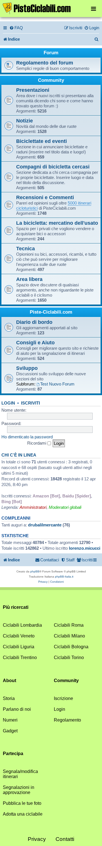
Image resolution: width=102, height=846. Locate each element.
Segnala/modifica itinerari (20, 774)
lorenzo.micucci (84, 548)
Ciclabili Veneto (19, 636)
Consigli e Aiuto (35, 342)
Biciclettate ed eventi (41, 141)
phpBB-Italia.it (64, 576)
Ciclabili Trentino (20, 657)
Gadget (10, 730)
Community (51, 80)
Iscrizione (63, 698)
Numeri (10, 720)
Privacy (37, 839)
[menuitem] (16, 28)
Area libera (29, 279)
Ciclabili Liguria (18, 646)
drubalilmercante (44, 524)
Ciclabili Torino (69, 657)
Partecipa (13, 753)
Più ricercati (15, 607)
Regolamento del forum (44, 63)
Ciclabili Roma (69, 625)
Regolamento (67, 720)
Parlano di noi (17, 709)
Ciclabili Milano (69, 636)
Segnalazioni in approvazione (18, 790)
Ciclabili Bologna (71, 646)
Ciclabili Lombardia (22, 625)
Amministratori (33, 507)
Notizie (24, 121)
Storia (9, 698)
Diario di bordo (34, 322)
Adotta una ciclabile (22, 814)
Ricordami (37, 443)
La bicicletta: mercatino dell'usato (57, 223)
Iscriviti (30, 403)
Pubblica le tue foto (22, 803)
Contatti (65, 839)
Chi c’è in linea (18, 455)
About (9, 680)
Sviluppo (27, 368)
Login (8, 403)
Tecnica (25, 248)
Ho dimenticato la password (27, 436)
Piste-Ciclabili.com (51, 312)
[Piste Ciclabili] (51, 7)
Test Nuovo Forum (57, 384)
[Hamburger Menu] (93, 8)
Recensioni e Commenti (45, 197)
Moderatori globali (65, 507)
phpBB (34, 571)
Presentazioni (32, 90)
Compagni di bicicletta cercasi (53, 167)
